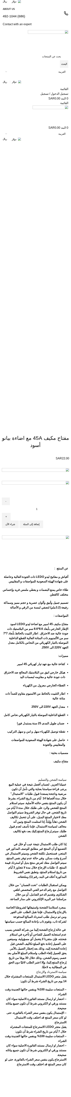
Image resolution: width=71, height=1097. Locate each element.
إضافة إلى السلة (31, 524)
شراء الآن (10, 524)
